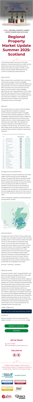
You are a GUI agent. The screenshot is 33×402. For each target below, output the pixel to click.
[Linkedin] (18, 355)
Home (6, 30)
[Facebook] (14, 355)
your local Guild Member (18, 320)
